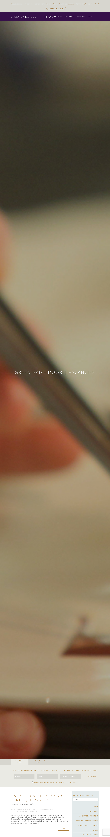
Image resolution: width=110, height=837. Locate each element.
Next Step (92, 776)
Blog (90, 16)
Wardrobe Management (87, 821)
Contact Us (49, 18)
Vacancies (81, 16)
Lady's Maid (93, 811)
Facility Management (88, 816)
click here (71, 4)
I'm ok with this (56, 8)
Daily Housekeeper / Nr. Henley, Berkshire (37, 797)
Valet (95, 830)
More (63, 828)
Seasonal (94, 806)
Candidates (69, 16)
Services (47, 16)
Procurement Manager (87, 825)
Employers (57, 16)
